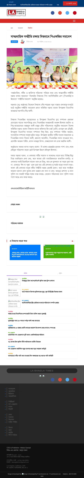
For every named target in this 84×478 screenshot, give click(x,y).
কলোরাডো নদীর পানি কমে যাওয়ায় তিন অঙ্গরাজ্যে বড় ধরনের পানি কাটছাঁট (30, 356)
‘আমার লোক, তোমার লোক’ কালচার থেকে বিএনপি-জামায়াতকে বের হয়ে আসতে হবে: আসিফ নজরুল (24, 255)
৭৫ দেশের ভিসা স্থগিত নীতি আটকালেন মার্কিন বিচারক (24, 342)
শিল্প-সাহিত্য (13, 435)
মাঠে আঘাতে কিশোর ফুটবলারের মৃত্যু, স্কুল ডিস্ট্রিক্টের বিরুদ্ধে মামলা (42, 292)
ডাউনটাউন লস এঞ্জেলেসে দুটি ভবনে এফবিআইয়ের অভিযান (26, 335)
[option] (29, 4)
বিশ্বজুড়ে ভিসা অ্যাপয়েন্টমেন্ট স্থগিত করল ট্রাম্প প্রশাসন (38, 281)
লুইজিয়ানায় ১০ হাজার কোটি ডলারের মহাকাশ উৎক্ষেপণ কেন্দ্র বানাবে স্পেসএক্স (31, 328)
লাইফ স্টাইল (13, 422)
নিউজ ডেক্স (30, 42)
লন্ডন (10, 406)
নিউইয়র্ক (11, 402)
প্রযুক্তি (11, 432)
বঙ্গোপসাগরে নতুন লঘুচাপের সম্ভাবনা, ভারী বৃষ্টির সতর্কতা (59, 254)
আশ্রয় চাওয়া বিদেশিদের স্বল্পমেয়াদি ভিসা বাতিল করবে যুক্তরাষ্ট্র (27, 314)
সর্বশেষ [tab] (25, 273)
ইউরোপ (11, 394)
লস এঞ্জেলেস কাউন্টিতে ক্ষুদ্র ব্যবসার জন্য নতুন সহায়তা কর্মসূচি (27, 349)
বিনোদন (11, 419)
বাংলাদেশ (20, 28)
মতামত (11, 417)
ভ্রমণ (10, 430)
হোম (11, 28)
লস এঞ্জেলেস (25, 289)
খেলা (10, 414)
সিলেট (11, 409)
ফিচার (10, 427)
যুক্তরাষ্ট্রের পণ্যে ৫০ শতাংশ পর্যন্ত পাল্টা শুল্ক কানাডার (24, 321)
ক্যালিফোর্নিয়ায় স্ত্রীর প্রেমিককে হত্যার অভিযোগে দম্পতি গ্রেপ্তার (31, 5)
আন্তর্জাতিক (12, 396)
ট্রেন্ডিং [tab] (60, 273)
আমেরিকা (24, 278)
